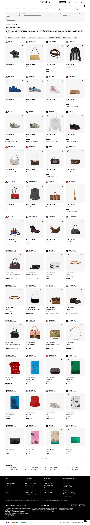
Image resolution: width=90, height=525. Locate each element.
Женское (7, 24)
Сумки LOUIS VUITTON (11, 467)
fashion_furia (72, 146)
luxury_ (10, 320)
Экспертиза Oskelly (48, 483)
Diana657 (51, 285)
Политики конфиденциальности (32, 15)
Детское (49, 6)
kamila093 (10, 111)
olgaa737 (71, 320)
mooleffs (10, 355)
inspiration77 (52, 216)
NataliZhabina (52, 41)
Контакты (65, 481)
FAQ (64, 483)
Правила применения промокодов (33, 494)
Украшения (68, 9)
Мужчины (41, 6)
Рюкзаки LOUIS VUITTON (31, 469)
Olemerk (31, 250)
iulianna (51, 181)
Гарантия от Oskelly (10, 483)
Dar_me (71, 425)
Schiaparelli (60, 500)
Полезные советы (29, 492)
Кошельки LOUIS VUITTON (51, 467)
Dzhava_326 (52, 320)
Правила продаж (62, 522)
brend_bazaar (32, 216)
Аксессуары (33, 9)
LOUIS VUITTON (9, 64)
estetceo (31, 285)
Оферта (68, 522)
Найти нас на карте (67, 496)
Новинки (18, 9)
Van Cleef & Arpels (21, 500)
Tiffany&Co (35, 500)
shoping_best (32, 181)
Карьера (7, 492)
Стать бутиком (47, 490)
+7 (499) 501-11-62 (67, 490)
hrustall (50, 146)
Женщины (33, 6)
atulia (9, 41)
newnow (71, 41)
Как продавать (47, 481)
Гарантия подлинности (30, 483)
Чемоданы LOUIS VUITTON (71, 469)
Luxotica (51, 250)
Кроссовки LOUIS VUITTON (32, 467)
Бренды (25, 9)
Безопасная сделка (29, 485)
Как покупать (28, 481)
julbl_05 (10, 216)
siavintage (10, 146)
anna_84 (10, 425)
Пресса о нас (8, 485)
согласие (65, 15)
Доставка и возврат (29, 487)
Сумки (60, 9)
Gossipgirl (31, 41)
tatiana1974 (51, 355)
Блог (6, 487)
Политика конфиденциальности (78, 522)
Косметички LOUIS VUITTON (72, 467)
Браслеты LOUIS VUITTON (11, 469)
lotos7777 (71, 250)
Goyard (43, 500)
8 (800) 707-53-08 (67, 486)
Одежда (54, 9)
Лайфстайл (57, 6)
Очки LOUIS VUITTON (50, 469)
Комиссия (46, 487)
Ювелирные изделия (79, 9)
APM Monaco (54, 500)
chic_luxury (11, 181)
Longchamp (65, 500)
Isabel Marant (48, 500)
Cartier (39, 500)
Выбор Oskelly (9, 9)
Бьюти (40, 9)
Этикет (7, 490)
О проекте (7, 481)
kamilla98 (71, 76)
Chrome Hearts (29, 500)
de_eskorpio (72, 216)
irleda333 (71, 285)
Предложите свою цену (30, 490)
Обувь (47, 9)
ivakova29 (31, 390)
